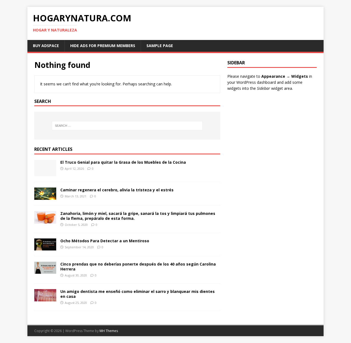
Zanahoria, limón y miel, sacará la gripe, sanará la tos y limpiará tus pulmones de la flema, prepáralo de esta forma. (137, 216)
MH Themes (109, 330)
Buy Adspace (46, 45)
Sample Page (159, 45)
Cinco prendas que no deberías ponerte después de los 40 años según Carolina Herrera (138, 266)
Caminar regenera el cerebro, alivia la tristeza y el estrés (117, 189)
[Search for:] (127, 125)
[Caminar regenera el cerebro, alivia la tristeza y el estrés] (45, 196)
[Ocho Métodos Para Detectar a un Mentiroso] (45, 247)
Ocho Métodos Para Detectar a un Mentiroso (104, 240)
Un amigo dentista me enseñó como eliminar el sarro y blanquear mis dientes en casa (137, 294)
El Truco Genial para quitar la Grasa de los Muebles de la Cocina (123, 162)
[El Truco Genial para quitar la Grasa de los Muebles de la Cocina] (45, 173)
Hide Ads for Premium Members (102, 45)
